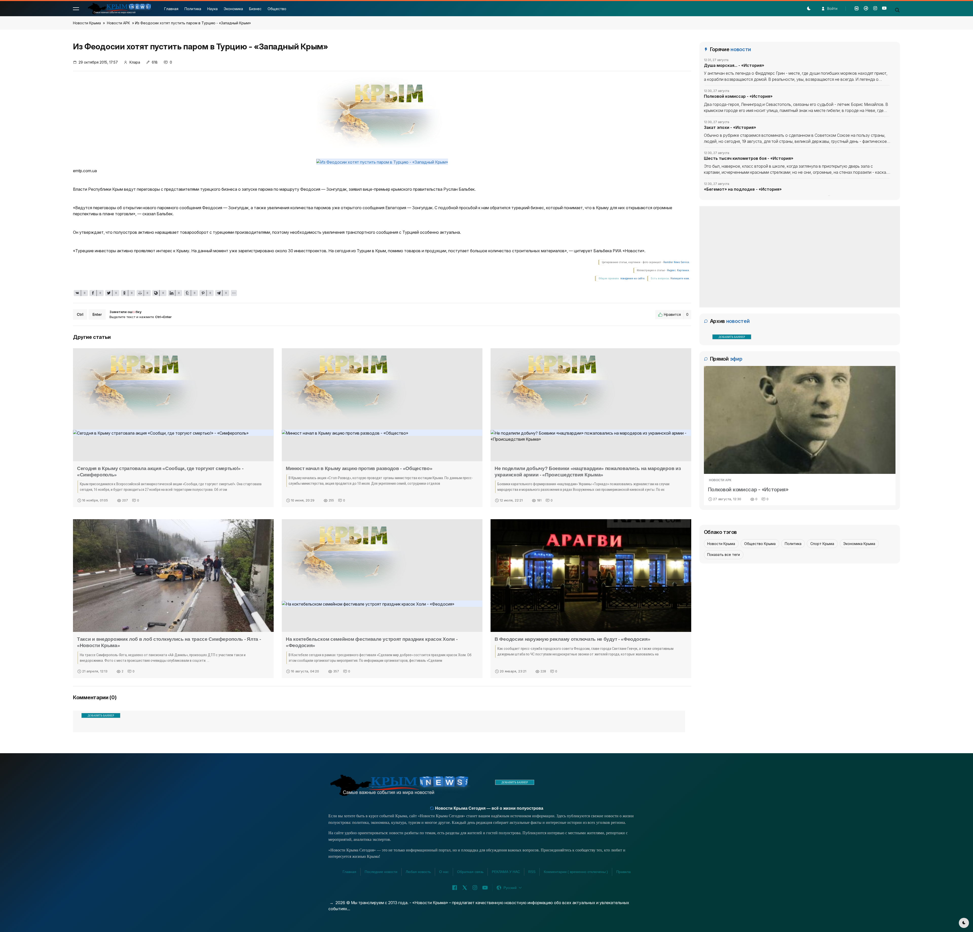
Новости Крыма (87, 23)
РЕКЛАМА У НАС (506, 872)
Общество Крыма (760, 543)
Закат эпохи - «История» (730, 127)
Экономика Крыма (859, 543)
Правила (623, 872)
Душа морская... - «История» (734, 65)
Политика (192, 9)
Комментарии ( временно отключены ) (576, 872)
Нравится (676, 314)
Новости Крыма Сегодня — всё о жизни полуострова (488, 808)
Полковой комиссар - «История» (738, 96)
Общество (277, 9)
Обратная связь (470, 872)
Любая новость (418, 872)
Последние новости (381, 872)
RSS (531, 872)
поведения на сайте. (632, 278)
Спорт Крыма (822, 543)
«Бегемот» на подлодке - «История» (743, 189)
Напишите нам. (680, 278)
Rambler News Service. (676, 262)
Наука (212, 9)
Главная (171, 9)
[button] (76, 9)
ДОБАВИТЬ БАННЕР (101, 715)
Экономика (233, 9)
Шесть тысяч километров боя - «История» (748, 158)
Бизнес (255, 9)
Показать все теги (723, 554)
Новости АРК (118, 23)
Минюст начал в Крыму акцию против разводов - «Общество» (359, 468)
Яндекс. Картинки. (678, 270)
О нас (444, 872)
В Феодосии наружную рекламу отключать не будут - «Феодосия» (572, 639)
